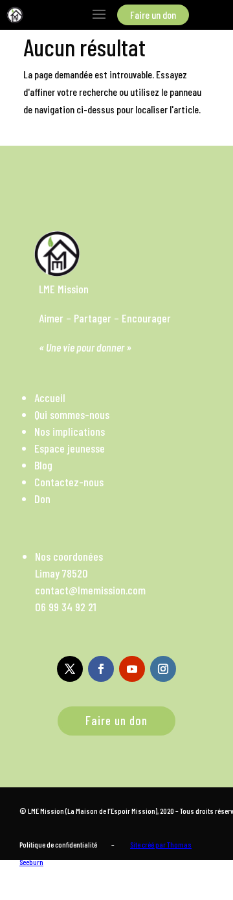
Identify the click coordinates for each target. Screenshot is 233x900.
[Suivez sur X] (70, 669)
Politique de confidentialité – (67, 844)
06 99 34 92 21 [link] (65, 607)
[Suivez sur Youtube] (132, 669)
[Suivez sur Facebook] (101, 669)
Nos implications (69, 431)
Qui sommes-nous (71, 414)
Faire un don (116, 720)
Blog (43, 465)
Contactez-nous (69, 482)
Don (42, 498)
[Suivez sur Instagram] (163, 669)
